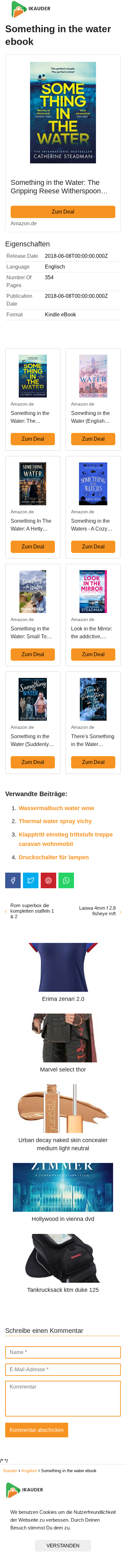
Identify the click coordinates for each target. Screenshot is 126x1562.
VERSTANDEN (63, 1545)
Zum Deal (63, 211)
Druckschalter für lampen (54, 857)
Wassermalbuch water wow (56, 808)
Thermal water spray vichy (55, 821)
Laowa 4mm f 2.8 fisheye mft (97, 910)
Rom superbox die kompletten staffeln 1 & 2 (32, 911)
